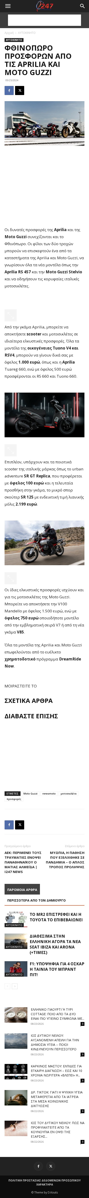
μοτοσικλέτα (68, 793)
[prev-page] (7, 986)
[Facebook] (9, 90)
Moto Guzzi (30, 793)
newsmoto (49, 793)
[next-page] (15, 986)
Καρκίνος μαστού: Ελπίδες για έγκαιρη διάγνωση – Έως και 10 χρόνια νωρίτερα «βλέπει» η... (56, 1070)
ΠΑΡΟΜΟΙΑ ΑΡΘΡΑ (22, 889)
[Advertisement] (44, 20)
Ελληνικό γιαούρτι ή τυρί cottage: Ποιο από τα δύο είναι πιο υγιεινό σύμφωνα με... (57, 1014)
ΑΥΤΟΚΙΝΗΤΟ (27, 33)
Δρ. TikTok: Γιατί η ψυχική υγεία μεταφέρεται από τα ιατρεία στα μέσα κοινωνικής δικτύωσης (57, 1099)
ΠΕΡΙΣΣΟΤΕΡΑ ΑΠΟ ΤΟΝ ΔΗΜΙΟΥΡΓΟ (36, 900)
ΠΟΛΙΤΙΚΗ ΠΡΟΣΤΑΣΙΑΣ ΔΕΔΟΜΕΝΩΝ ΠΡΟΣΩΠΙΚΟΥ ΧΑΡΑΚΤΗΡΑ (44, 1182)
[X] (19, 90)
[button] (82, 6)
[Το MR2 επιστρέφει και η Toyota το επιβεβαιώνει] (16, 919)
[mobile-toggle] (7, 6)
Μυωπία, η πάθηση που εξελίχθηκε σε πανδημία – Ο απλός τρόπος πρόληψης (65, 859)
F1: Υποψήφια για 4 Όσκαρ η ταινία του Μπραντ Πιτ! (57, 969)
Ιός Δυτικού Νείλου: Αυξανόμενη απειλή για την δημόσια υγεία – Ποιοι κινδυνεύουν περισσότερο (55, 1042)
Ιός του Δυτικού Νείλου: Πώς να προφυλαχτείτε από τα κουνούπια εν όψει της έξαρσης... (57, 1130)
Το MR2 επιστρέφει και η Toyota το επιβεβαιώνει (56, 917)
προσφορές (14, 799)
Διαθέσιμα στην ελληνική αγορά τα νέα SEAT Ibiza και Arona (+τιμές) (55, 944)
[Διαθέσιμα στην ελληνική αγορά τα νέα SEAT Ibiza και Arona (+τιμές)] (16, 941)
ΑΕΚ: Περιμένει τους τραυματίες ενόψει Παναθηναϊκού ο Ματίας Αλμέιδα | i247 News (23, 862)
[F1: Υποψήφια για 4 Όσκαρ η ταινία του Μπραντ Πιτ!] (16, 969)
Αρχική (9, 33)
